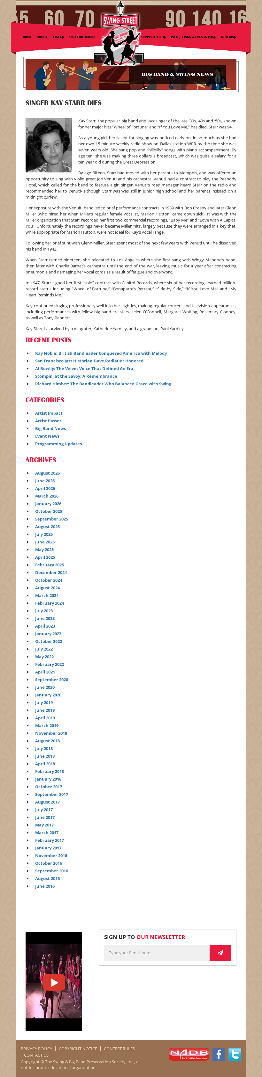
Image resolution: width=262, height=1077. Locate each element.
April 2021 (45, 672)
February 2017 (49, 840)
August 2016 (47, 878)
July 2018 (44, 748)
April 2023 (45, 626)
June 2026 (45, 481)
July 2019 (44, 702)
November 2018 (51, 733)
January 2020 (48, 695)
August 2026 (47, 473)
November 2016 (51, 855)
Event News (47, 436)
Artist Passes (48, 421)
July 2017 (44, 809)
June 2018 (45, 756)
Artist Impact (49, 413)
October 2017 (48, 787)
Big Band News (50, 428)
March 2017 (46, 832)
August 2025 (47, 526)
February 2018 (49, 771)
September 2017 (51, 794)
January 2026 (48, 503)
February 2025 (49, 565)
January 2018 (48, 779)
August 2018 (47, 741)
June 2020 (45, 687)
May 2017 (44, 825)
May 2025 (44, 549)
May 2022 (44, 656)
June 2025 (45, 542)
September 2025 (51, 519)
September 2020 (51, 679)
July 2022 (44, 649)
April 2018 (45, 764)
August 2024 (47, 588)
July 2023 (44, 611)
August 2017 (47, 802)
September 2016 (51, 871)
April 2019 (45, 718)
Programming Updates (58, 444)
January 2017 (48, 848)
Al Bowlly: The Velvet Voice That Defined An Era (84, 368)
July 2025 (44, 534)
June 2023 (45, 618)
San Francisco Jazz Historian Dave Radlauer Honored (89, 361)
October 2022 (48, 641)
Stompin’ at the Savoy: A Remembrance (76, 376)
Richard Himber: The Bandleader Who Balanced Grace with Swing (103, 384)
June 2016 (45, 886)
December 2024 (51, 572)
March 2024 (46, 595)
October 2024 (48, 580)
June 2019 (45, 710)
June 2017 (45, 817)
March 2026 (46, 496)
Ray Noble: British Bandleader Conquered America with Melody (101, 353)
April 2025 (45, 557)
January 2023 (48, 634)
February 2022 (49, 664)
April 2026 (45, 488)
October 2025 (48, 511)
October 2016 (48, 863)
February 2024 (49, 603)
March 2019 (46, 725)
